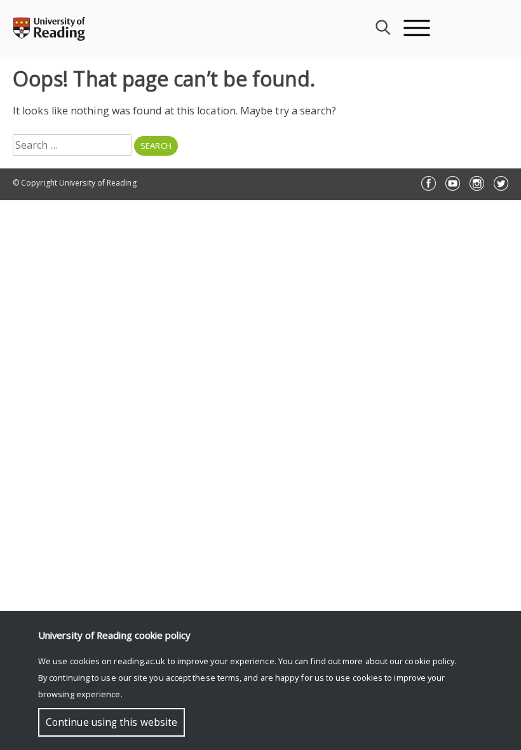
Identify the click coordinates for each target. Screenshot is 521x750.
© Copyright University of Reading (75, 182)
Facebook (428, 183)
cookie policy (429, 661)
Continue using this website (111, 722)
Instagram (477, 183)
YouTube (452, 183)
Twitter (501, 183)
